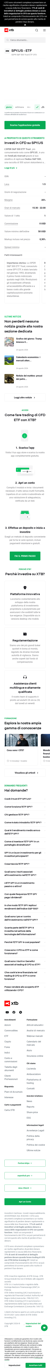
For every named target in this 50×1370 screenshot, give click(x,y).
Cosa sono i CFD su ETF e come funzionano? (21, 952)
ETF (6, 1036)
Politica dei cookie (36, 1144)
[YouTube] (7, 1012)
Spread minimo (11, 247)
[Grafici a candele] (43, 107)
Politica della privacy (33, 1137)
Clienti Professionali (11, 1077)
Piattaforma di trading (34, 1081)
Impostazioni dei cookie (33, 1324)
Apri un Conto (25, 1201)
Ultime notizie (33, 1150)
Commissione (11, 223)
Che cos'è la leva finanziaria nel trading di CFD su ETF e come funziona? (20, 975)
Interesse (8, 1097)
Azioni (7, 1024)
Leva (6, 184)
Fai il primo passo (25, 555)
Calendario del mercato (34, 1043)
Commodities (11, 1030)
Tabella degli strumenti (10, 1068)
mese (29, 107)
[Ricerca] (36, 30)
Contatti (31, 1088)
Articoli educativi (35, 1024)
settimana (19, 107)
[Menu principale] (44, 30)
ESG (29, 1117)
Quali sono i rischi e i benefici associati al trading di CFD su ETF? (22, 963)
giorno (9, 107)
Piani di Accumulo (13, 1091)
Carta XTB (9, 1110)
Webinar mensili (35, 1036)
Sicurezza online (35, 1055)
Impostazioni (14, 1365)
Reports (30, 1106)
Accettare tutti (35, 1365)
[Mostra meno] (25, 25)
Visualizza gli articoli (25, 772)
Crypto (7, 1041)
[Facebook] (14, 1012)
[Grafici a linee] (37, 107)
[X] (20, 1012)
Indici (7, 1052)
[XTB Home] (8, 30)
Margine (8, 199)
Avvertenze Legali (35, 1130)
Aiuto (29, 1050)
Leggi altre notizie (23, 397)
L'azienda (31, 1068)
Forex (7, 1047)
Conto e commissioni (10, 1060)
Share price (32, 1112)
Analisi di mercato (36, 1030)
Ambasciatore (34, 1074)
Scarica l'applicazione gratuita (25, 125)
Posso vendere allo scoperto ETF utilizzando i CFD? (21, 988)
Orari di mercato (12, 207)
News (29, 1101)
